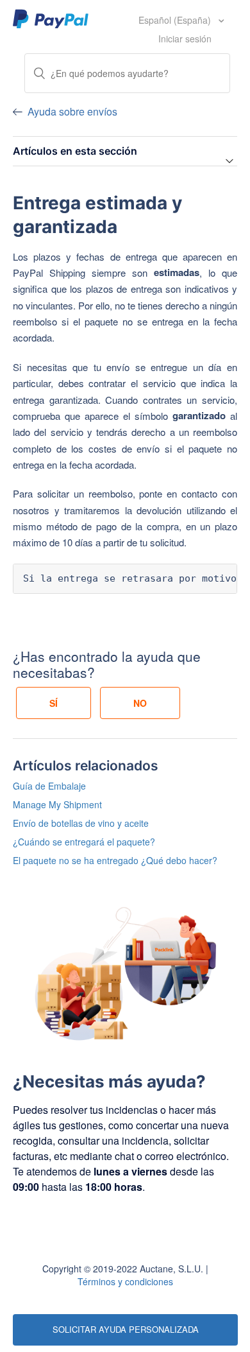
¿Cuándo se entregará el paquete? (84, 841)
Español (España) (175, 19)
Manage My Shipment (57, 804)
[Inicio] (51, 18)
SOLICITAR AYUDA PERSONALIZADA (126, 1329)
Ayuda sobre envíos (72, 111)
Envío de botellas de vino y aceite (81, 823)
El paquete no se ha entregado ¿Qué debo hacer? (115, 860)
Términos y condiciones (125, 1281)
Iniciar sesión (185, 38)
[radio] (53, 703)
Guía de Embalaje (49, 785)
